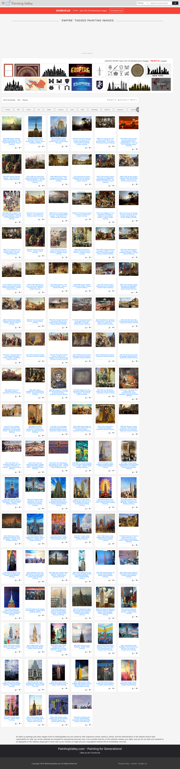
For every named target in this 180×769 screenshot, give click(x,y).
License (134, 764)
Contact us (142, 764)
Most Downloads (9, 100)
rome (29, 110)
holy (82, 110)
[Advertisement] (87, 38)
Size (18, 100)
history (107, 110)
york (72, 110)
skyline (133, 110)
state (49, 110)
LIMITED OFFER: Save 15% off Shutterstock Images (127, 61)
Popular (25, 100)
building (94, 110)
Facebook (95, 752)
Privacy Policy (123, 764)
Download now (116, 10)
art (39, 110)
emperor (120, 110)
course (60, 110)
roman (7, 110)
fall (18, 110)
